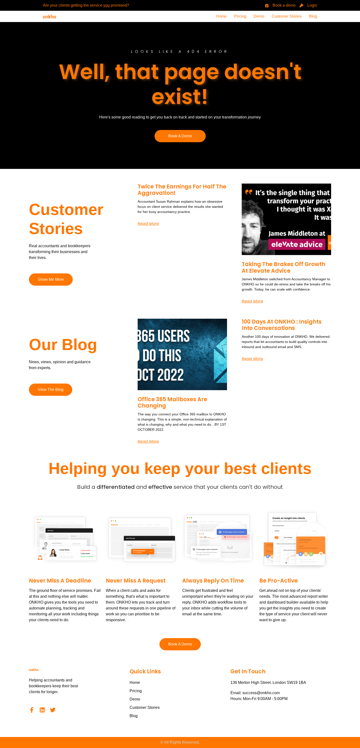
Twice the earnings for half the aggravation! (182, 190)
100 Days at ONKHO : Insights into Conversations (282, 325)
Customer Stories (287, 16)
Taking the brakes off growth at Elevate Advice (283, 267)
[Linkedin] (42, 710)
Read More (148, 223)
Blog (313, 16)
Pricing (240, 16)
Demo (259, 16)
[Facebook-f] (32, 710)
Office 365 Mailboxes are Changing (172, 402)
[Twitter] (53, 710)
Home (221, 16)
